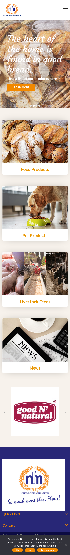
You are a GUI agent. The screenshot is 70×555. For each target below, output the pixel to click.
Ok (17, 550)
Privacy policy (47, 550)
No (30, 550)
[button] (4, 411)
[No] (66, 545)
